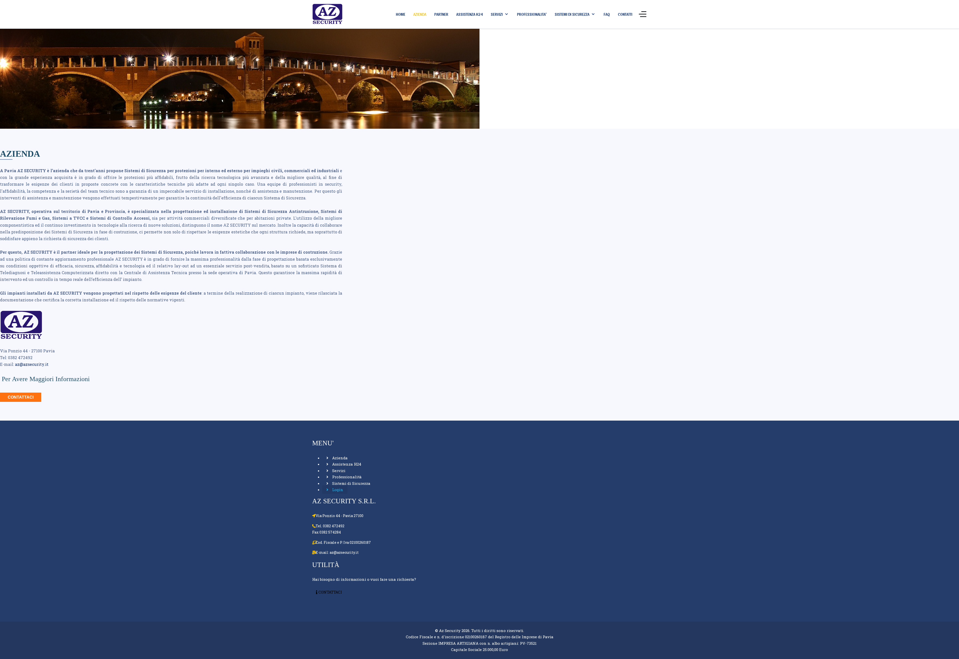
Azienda (339, 457)
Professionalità (346, 476)
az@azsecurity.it (31, 364)
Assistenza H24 (346, 464)
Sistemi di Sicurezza (350, 483)
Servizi (338, 470)
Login (337, 489)
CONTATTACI (20, 397)
